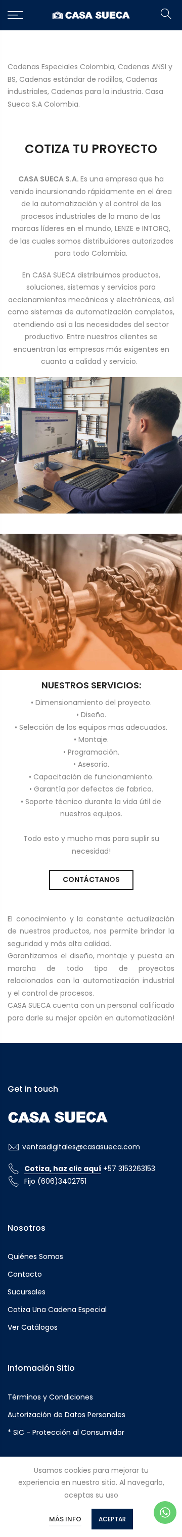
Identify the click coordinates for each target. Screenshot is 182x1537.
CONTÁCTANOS (91, 879)
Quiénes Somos (35, 1256)
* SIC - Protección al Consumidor (66, 1432)
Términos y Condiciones (50, 1397)
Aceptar (112, 1519)
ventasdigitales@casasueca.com (81, 1147)
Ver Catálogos (33, 1327)
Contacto (25, 1274)
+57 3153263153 (89, 1168)
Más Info (65, 1519)
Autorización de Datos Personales (66, 1415)
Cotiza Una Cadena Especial (57, 1310)
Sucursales (27, 1292)
